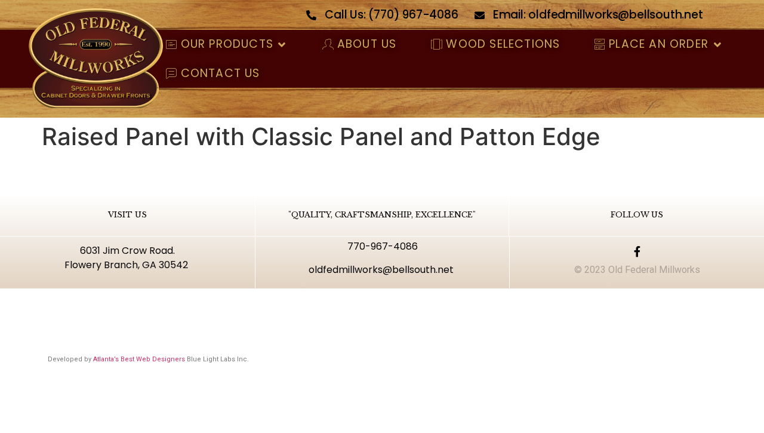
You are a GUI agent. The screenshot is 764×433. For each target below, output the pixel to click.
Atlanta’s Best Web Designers (139, 359)
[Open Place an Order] (717, 44)
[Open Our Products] (282, 44)
